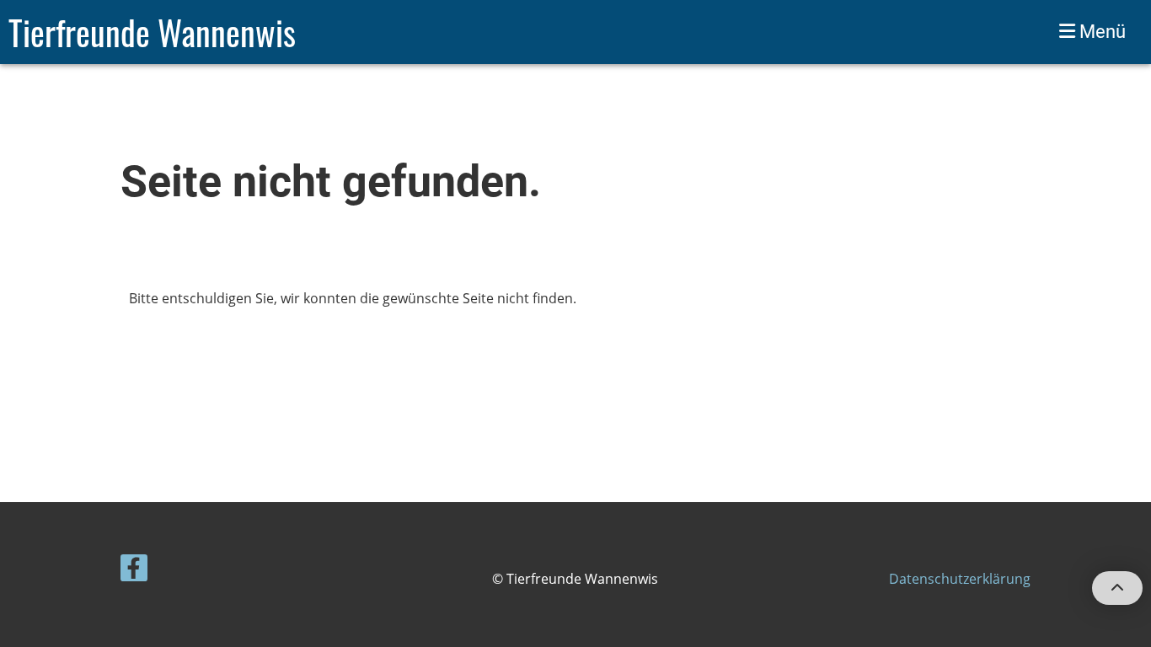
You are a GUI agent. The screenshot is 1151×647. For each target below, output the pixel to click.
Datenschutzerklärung (960, 578)
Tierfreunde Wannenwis (152, 32)
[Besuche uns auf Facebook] (133, 571)
